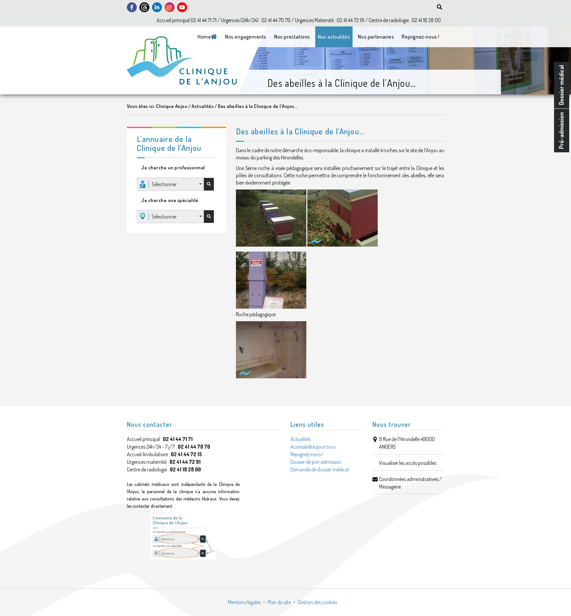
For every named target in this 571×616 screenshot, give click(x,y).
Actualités (300, 439)
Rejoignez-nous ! (420, 36)
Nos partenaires (376, 36)
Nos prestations (292, 36)
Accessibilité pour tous (312, 446)
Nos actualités (334, 36)
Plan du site (279, 602)
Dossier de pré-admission (315, 462)
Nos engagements (245, 36)
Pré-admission (561, 130)
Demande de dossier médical (319, 469)
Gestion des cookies (317, 602)
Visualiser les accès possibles (407, 463)
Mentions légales (244, 602)
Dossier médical (561, 85)
